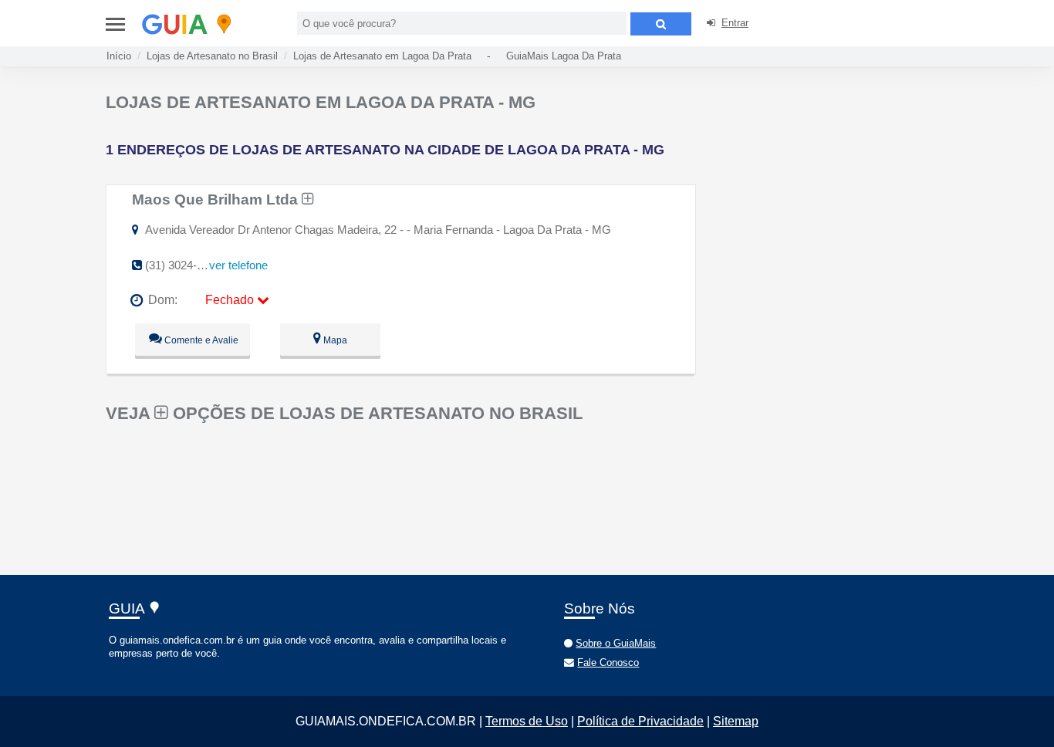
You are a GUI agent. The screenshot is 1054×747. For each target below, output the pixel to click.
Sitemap (735, 721)
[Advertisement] (829, 200)
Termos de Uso (526, 721)
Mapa (334, 340)
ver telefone (238, 265)
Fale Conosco (608, 662)
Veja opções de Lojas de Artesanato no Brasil (344, 413)
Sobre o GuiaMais (616, 643)
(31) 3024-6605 (183, 265)
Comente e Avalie (200, 340)
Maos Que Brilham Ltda (217, 199)
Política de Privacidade (640, 721)
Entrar (734, 23)
